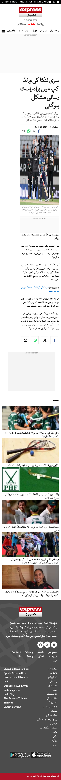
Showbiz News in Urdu (16, 669)
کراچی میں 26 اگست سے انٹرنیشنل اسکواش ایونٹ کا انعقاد (33, 465)
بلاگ (55, 732)
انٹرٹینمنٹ (52, 694)
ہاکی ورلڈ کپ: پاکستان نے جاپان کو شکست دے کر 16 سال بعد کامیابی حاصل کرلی (32, 434)
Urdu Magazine (12, 690)
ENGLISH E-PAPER (41, 2)
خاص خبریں (23, 31)
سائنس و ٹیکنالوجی (48, 728)
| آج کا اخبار (39, 24)
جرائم (55, 745)
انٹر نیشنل (52, 686)
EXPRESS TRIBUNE (9, 2)
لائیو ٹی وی (31, 24)
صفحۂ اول (54, 31)
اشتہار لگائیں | (22, 24)
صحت (54, 711)
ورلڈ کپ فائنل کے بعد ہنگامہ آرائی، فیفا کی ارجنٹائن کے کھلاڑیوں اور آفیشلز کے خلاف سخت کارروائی (35, 561)
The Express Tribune (15, 698)
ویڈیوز (54, 741)
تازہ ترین (43, 31)
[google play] (20, 756)
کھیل (34, 31)
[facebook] (54, 340)
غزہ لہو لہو (52, 677)
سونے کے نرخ (51, 715)
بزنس (55, 736)
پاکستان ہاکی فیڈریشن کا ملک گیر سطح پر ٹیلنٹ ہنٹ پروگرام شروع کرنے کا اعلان (32, 496)
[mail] (25, 340)
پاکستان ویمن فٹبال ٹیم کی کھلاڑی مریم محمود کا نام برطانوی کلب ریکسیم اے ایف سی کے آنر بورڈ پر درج (32, 593)
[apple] (41, 756)
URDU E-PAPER (26, 2)
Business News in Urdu (16, 686)
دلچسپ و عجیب (50, 707)
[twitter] (44, 340)
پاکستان (11, 31)
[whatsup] (35, 340)
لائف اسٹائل (51, 698)
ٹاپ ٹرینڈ (53, 703)
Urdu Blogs (9, 694)
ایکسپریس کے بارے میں (52, 656)
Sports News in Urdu (15, 673)
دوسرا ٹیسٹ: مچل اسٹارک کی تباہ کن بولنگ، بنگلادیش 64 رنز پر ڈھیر (31, 528)
